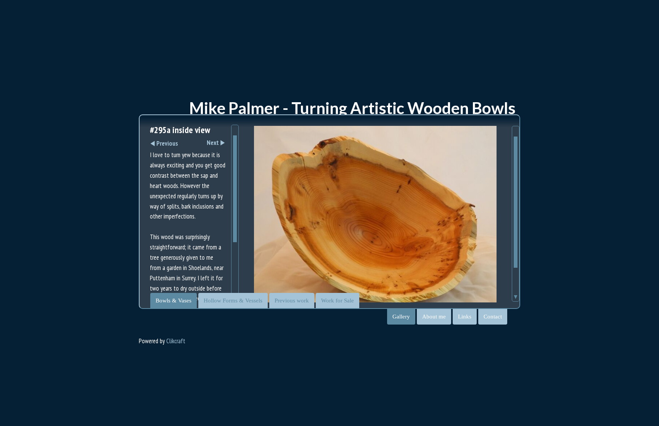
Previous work (292, 300)
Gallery (401, 316)
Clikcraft (175, 341)
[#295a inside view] (375, 219)
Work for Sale (337, 300)
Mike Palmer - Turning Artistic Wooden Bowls (352, 107)
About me (434, 316)
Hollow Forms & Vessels (233, 300)
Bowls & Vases (173, 300)
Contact (493, 316)
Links (464, 316)
